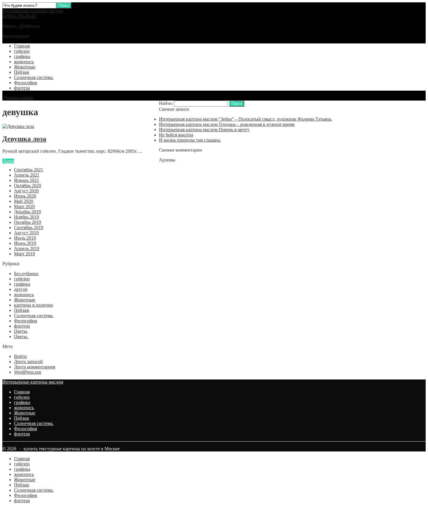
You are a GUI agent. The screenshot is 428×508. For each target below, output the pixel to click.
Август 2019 (26, 232)
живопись (24, 61)
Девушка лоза (24, 139)
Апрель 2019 (26, 248)
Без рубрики (26, 273)
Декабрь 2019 (27, 211)
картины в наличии (33, 305)
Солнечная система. (34, 77)
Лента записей (28, 361)
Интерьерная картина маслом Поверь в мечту (204, 129)
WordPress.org (27, 372)
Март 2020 (24, 206)
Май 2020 (23, 201)
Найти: (166, 103)
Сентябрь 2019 (28, 227)
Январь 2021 (26, 180)
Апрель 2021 (26, 175)
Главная (22, 45)
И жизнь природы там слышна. (190, 140)
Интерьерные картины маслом (32, 10)
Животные (24, 66)
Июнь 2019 (25, 243)
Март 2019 (24, 253)
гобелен (22, 51)
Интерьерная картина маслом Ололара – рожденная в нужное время (226, 124)
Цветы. (21, 336)
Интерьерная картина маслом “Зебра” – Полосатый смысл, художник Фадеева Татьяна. (245, 119)
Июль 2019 (25, 237)
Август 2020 (26, 190)
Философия (25, 82)
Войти (20, 356)
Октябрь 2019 (27, 222)
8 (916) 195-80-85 (19, 16)
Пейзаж (21, 72)
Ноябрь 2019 (26, 217)
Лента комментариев (34, 366)
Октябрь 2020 (27, 185)
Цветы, (21, 331)
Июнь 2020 (25, 196)
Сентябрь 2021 (28, 169)
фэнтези (22, 87)
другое (20, 289)
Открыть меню (17, 97)
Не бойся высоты (176, 134)
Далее (8, 161)
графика (22, 56)
